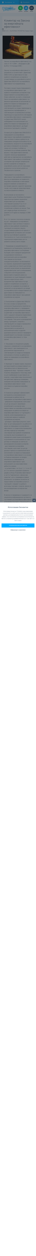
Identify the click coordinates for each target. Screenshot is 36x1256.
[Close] (34, 500)
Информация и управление (18, 530)
